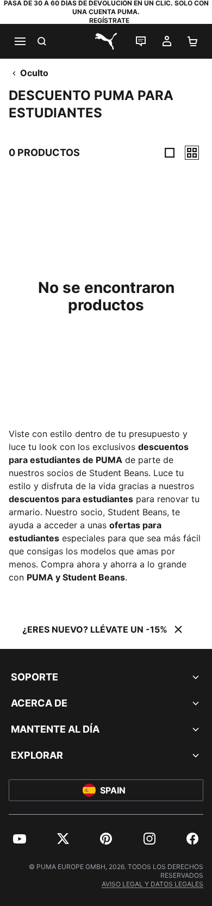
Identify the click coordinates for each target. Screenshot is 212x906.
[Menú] (19, 41)
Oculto (34, 72)
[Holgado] (191, 152)
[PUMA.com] (106, 41)
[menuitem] (19, 838)
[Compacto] (169, 153)
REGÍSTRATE (109, 20)
